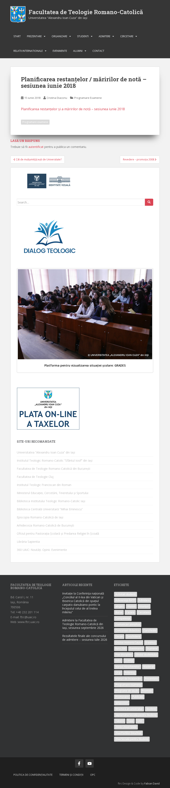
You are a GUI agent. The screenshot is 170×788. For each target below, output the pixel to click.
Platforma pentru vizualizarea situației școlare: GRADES (85, 365)
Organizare (59, 36)
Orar (118, 672)
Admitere (104, 36)
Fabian (148, 783)
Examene (152, 648)
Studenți (151, 709)
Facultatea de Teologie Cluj (35, 477)
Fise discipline (123, 654)
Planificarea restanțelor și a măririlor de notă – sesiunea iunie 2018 (73, 109)
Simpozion (121, 703)
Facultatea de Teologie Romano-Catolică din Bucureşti (53, 469)
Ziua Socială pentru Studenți (131, 739)
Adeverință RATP (125, 600)
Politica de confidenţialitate (32, 775)
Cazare (130, 612)
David (156, 783)
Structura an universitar (129, 709)
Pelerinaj (130, 672)
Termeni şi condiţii (71, 775)
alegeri (119, 606)
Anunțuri (144, 606)
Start (17, 36)
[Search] (149, 202)
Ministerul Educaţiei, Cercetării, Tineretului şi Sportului (52, 493)
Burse (118, 612)
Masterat (148, 666)
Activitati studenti (125, 594)
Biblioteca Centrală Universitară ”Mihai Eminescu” (50, 509)
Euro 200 (120, 648)
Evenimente (60, 51)
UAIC (140, 721)
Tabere (119, 721)
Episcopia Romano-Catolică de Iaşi (40, 517)
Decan (119, 636)
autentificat (36, 147)
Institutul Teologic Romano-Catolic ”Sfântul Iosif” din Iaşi (54, 460)
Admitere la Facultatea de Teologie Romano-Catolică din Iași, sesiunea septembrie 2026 (83, 624)
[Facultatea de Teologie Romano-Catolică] (18, 14)
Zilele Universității (125, 727)
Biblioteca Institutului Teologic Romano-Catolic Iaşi (51, 501)
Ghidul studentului (146, 654)
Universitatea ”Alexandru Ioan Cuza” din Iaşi (46, 452)
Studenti (83, 36)
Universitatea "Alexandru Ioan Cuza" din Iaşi (58, 18)
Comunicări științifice (127, 624)
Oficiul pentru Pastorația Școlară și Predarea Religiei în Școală (58, 533)
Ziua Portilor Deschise (128, 733)
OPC (92, 775)
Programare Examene (88, 98)
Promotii (147, 691)
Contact (98, 51)
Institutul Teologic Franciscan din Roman (44, 485)
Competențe (122, 618)
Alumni (78, 51)
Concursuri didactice (127, 630)
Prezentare (34, 36)
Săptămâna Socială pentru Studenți (135, 715)
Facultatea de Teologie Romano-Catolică (86, 12)
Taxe (130, 721)
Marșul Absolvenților (127, 666)
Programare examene (35, 122)
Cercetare (126, 36)
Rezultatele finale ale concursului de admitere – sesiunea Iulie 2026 (84, 638)
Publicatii (137, 697)
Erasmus (150, 642)
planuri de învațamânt (128, 678)
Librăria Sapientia (28, 542)
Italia (118, 660)
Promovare (122, 697)
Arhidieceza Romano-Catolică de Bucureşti (45, 525)
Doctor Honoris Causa (128, 642)
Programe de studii (126, 691)
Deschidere (133, 636)
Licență (129, 660)
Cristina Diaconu (57, 98)
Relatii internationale (28, 51)
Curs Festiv (149, 630)
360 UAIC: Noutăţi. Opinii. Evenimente (42, 550)
